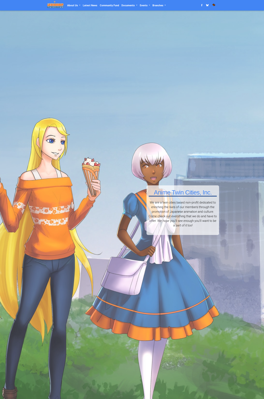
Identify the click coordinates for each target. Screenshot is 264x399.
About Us (73, 5)
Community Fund (109, 5)
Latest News (90, 5)
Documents (128, 5)
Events (144, 5)
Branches (158, 5)
